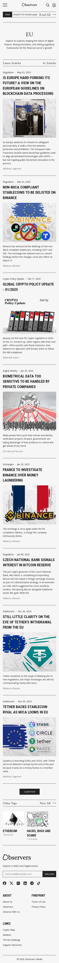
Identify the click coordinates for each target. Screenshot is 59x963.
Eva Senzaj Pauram (13, 451)
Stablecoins (8, 611)
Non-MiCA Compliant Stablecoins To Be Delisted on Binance (29, 192)
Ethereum (10, 831)
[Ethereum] (13, 819)
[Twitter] (11, 883)
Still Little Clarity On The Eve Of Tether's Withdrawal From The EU (27, 622)
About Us (7, 902)
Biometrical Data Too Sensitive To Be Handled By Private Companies (26, 381)
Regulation (8, 72)
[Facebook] (4, 883)
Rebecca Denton (11, 265)
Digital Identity (10, 371)
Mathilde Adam (11, 357)
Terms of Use (39, 902)
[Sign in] (54, 5)
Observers (8, 907)
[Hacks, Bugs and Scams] (37, 819)
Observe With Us (11, 912)
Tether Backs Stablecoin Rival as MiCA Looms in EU (25, 709)
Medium (7, 935)
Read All (44, 14)
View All (45, 803)
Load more (29, 791)
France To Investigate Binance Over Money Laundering (22, 475)
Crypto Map (9, 930)
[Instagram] (18, 883)
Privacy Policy (38, 907)
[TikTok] (38, 883)
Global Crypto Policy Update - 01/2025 (28, 287)
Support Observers (12, 945)
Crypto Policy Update (13, 279)
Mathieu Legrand (12, 168)
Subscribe (49, 873)
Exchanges (8, 464)
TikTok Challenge (11, 940)
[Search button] (48, 5)
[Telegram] (32, 883)
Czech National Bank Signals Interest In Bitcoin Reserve (29, 562)
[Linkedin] (25, 883)
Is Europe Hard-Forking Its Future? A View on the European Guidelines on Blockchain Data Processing (28, 86)
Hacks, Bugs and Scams (39, 833)
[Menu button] (5, 5)
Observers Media (33, 959)
